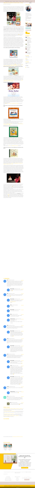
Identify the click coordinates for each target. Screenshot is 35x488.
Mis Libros (14, 1)
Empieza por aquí (7, 1)
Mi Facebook (27, 65)
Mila (7, 293)
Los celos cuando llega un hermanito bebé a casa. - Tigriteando (11, 415)
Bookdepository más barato (15, 145)
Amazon (10, 145)
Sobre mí (11, 1)
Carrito (17, 480)
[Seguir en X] (26, 476)
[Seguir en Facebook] (24, 476)
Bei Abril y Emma (12, 391)
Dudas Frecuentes (17, 476)
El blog (23, 1)
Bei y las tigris (12, 288)
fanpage (9, 194)
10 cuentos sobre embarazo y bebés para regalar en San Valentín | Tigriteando (13, 408)
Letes (7, 338)
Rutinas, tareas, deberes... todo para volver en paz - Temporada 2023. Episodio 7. (29, 41)
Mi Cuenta (31, 1)
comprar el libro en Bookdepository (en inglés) (13, 103)
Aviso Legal (8, 476)
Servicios (17, 1)
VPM (7, 325)
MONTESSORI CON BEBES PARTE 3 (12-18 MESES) (29, 53)
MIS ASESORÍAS (27, 33)
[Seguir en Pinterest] (27, 476)
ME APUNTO (27, 479)
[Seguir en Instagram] (28, 476)
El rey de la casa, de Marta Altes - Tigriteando (9, 411)
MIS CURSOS (28, 28)
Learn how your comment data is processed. (18, 436)
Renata (8, 386)
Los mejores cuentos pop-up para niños (29, 45)
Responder (22, 280)
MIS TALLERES (28, 30)
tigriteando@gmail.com (13, 301)
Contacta (20, 1)
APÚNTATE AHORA (25, 467)
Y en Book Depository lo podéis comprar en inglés (11, 65)
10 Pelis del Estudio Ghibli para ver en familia (29, 38)
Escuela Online (27, 1)
